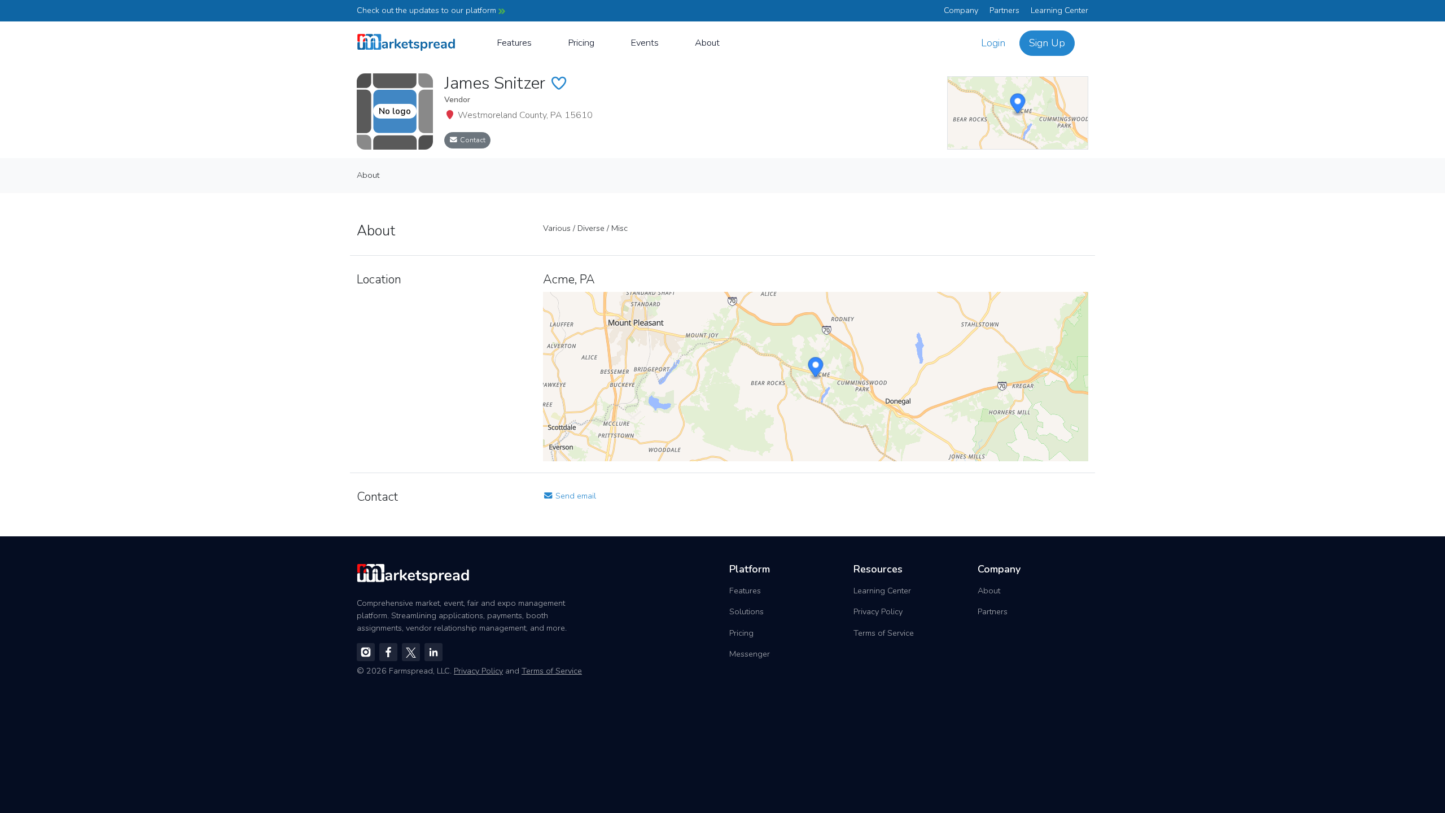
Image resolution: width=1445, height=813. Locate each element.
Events (644, 42)
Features (514, 42)
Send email (574, 495)
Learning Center (1059, 10)
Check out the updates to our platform (427, 10)
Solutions (746, 611)
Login (993, 43)
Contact (471, 140)
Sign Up (1047, 43)
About (707, 42)
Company (961, 10)
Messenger (749, 653)
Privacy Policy (878, 611)
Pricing (581, 42)
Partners (1004, 10)
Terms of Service (883, 633)
